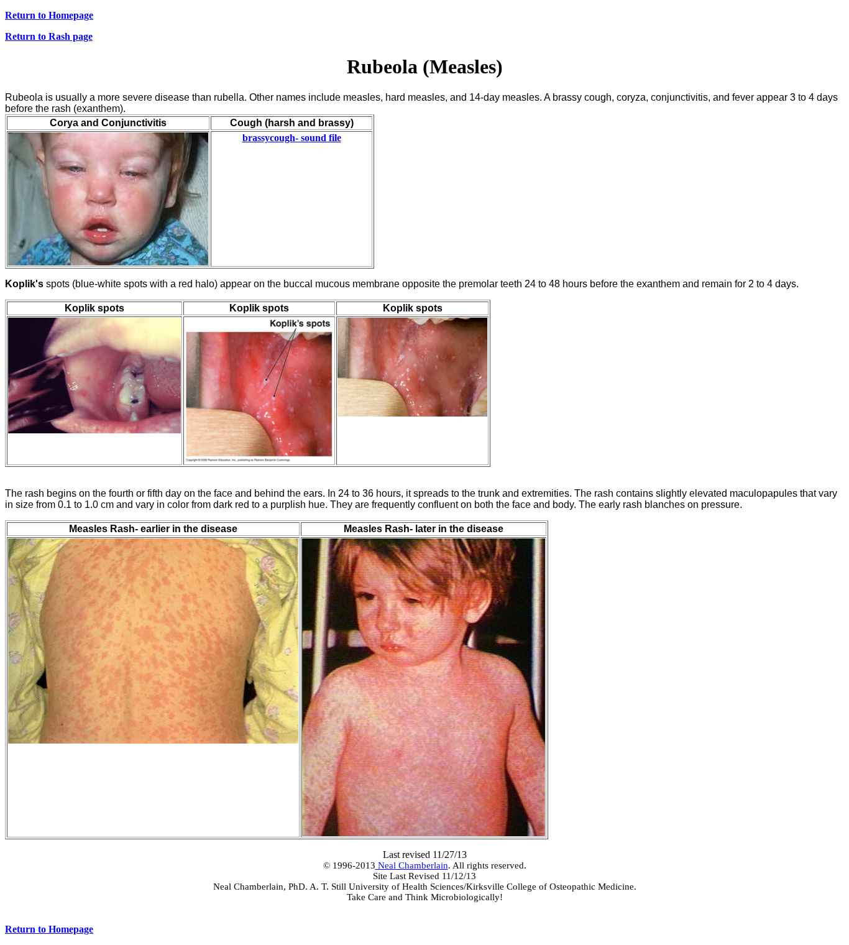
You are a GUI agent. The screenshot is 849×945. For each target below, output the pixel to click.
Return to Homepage (49, 15)
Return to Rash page (49, 36)
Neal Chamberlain (411, 865)
